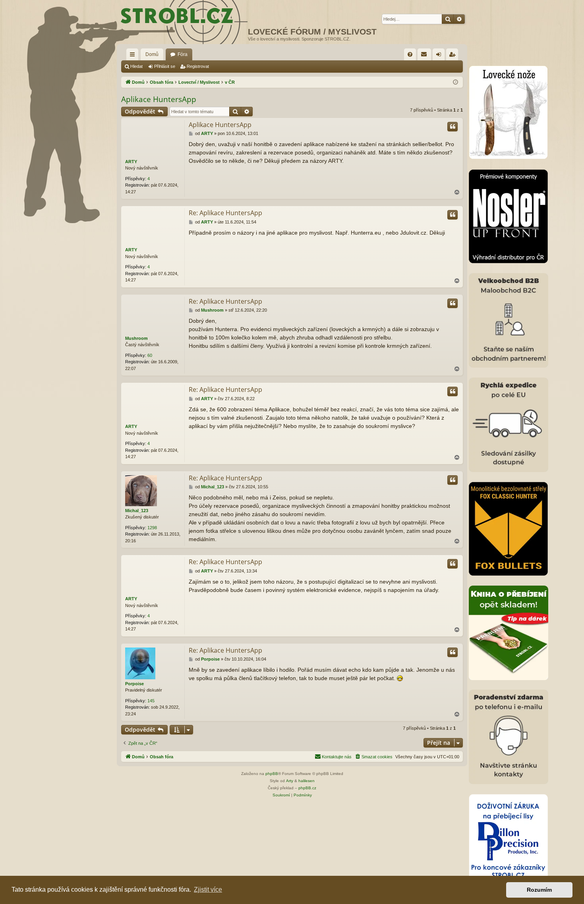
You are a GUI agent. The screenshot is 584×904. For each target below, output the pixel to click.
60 (149, 355)
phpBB (271, 773)
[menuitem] (410, 54)
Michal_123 (136, 510)
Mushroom (136, 338)
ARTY (131, 161)
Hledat (136, 66)
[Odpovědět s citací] (452, 126)
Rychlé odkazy (134, 56)
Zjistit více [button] (208, 889)
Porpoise (134, 683)
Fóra (183, 54)
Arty (289, 781)
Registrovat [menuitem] (453, 56)
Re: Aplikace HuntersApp (225, 213)
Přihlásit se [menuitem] (440, 56)
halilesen (306, 781)
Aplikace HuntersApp (158, 99)
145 (151, 700)
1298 (152, 527)
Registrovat (198, 66)
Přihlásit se (164, 66)
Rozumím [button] (539, 890)
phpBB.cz (307, 788)
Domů (152, 54)
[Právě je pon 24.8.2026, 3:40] (455, 82)
